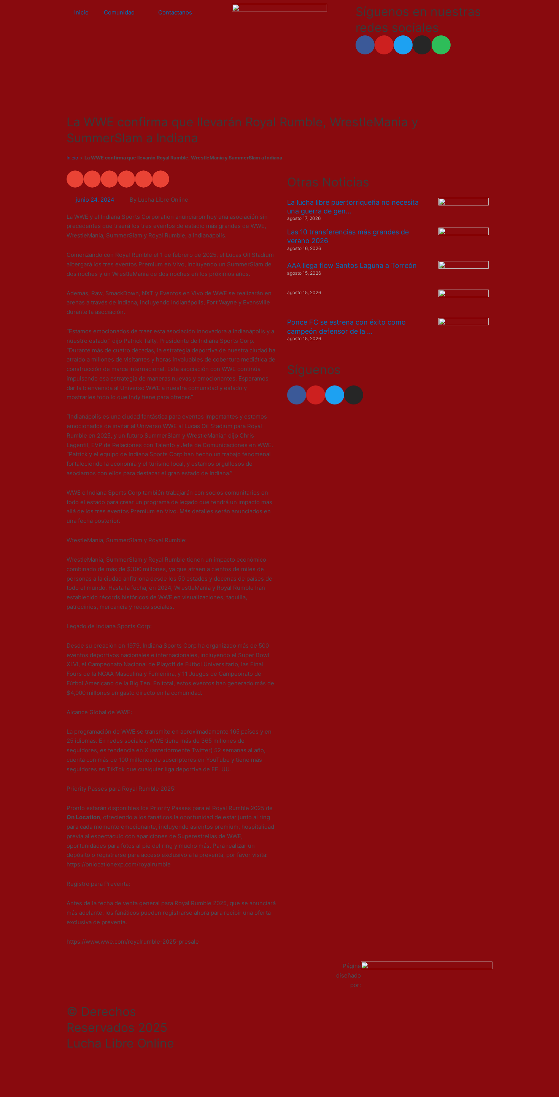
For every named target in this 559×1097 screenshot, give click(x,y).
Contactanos (175, 12)
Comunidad (119, 12)
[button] (75, 179)
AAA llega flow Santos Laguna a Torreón (352, 265)
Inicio (81, 12)
